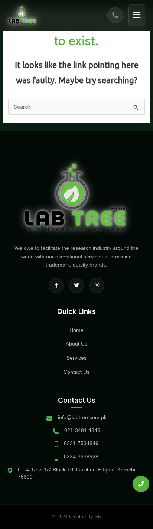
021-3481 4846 (82, 430)
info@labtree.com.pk (82, 417)
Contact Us (76, 372)
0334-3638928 (81, 457)
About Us (76, 344)
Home (76, 330)
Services (76, 358)
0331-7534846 (81, 443)
